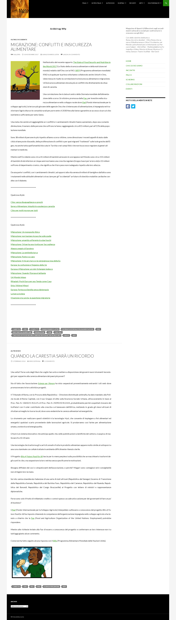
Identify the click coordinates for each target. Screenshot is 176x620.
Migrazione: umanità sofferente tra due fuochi (31, 240)
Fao (85, 98)
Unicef (66, 335)
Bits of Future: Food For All (32, 456)
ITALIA (84, 3)
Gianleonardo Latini (50, 54)
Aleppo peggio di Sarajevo (22, 248)
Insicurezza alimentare (22, 332)
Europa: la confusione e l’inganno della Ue (29, 265)
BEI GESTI (132, 3)
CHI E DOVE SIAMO (134, 66)
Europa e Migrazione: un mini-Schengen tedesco (32, 269)
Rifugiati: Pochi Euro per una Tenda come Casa (31, 281)
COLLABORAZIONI (134, 84)
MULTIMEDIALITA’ (154, 3)
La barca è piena (18, 293)
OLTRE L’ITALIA (96, 3)
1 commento (49, 361)
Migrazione (39, 332)
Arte (141, 3)
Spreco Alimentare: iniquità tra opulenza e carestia (33, 206)
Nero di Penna (34, 361)
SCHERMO (130, 79)
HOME (128, 61)
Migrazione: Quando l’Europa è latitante (28, 273)
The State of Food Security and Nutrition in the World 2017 (36, 335)
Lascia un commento (71, 54)
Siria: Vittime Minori (20, 285)
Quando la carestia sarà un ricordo (52, 355)
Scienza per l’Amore (46, 383)
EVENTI (129, 89)
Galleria (16, 54)
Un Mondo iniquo (18, 277)
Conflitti (34, 329)
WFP (77, 70)
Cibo (25, 329)
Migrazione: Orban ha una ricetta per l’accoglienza (33, 244)
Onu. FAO (58, 332)
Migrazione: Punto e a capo (23, 256)
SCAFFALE (121, 3)
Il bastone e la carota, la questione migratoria (30, 298)
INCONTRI (130, 70)
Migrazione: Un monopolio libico (25, 232)
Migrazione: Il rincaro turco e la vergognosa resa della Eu (35, 261)
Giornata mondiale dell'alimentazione (77, 329)
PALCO (129, 75)
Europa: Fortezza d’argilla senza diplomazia (30, 289)
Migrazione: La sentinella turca (24, 252)
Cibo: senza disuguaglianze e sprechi (27, 202)
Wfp (74, 335)
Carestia (16, 329)
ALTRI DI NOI (16, 351)
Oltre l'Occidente (19, 40)
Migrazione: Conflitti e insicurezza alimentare (51, 47)
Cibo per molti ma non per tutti (24, 210)
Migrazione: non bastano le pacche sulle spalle (31, 236)
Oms (49, 332)
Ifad (84, 102)
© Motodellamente (17, 617)
